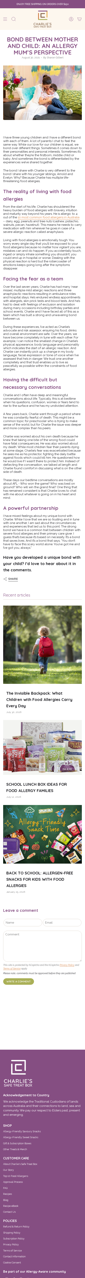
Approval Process (13, 1181)
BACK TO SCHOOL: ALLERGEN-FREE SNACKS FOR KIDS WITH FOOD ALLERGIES (39, 879)
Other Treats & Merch (15, 1149)
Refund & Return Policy (16, 1226)
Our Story (8, 1169)
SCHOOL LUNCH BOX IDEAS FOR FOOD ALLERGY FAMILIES (36, 787)
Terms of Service (12, 968)
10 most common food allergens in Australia (48, 217)
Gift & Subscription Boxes (17, 1143)
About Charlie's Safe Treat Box (20, 1164)
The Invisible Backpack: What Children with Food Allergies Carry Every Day (39, 699)
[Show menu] (5, 19)
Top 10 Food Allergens (15, 1176)
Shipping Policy (11, 1232)
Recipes (7, 1193)
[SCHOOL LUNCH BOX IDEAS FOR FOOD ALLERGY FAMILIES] (42, 747)
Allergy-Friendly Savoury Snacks (22, 1131)
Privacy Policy (67, 965)
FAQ (5, 1188)
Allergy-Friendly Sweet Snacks (20, 1137)
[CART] (79, 19)
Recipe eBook (10, 1205)
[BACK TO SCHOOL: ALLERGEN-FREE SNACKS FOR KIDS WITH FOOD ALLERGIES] (42, 834)
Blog (5, 1200)
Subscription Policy (14, 1238)
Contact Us (9, 1211)
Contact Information (14, 1256)
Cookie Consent (12, 1262)
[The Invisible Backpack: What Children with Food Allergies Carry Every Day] (42, 645)
